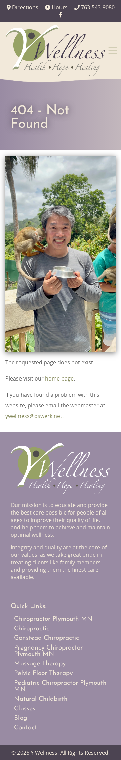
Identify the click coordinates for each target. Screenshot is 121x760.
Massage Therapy (40, 664)
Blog (20, 718)
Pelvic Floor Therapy (43, 673)
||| (113, 49)
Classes (24, 709)
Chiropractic (31, 629)
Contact (25, 728)
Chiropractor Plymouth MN (53, 619)
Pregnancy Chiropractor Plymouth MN (48, 651)
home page (59, 378)
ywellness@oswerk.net (33, 416)
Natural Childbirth (41, 699)
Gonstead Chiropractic (46, 638)
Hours (56, 7)
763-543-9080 (94, 7)
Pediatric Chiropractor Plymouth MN (60, 686)
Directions (22, 7)
